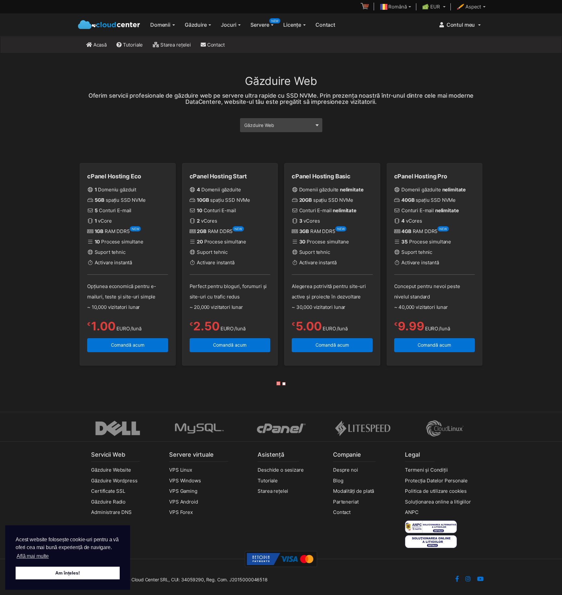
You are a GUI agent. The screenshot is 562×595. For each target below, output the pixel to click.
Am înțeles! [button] (67, 572)
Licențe (292, 24)
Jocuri (229, 24)
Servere (264, 23)
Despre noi (345, 470)
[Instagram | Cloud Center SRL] (468, 579)
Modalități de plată (353, 491)
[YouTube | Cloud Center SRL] (480, 579)
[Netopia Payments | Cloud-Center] (281, 559)
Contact (325, 24)
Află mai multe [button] (33, 556)
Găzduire (196, 24)
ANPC (411, 512)
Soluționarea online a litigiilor (438, 502)
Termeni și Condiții (426, 470)
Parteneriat (345, 502)
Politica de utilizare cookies (436, 491)
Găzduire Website (111, 470)
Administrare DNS (111, 512)
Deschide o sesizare (280, 470)
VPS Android (183, 502)
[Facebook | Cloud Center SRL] (457, 579)
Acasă (99, 45)
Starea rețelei (175, 45)
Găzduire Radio (108, 502)
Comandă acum (127, 345)
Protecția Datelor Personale (436, 480)
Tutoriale (132, 45)
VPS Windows (185, 480)
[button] (278, 383)
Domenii (161, 24)
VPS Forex (181, 512)
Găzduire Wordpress (114, 480)
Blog (338, 480)
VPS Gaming (183, 491)
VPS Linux (180, 470)
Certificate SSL (108, 491)
